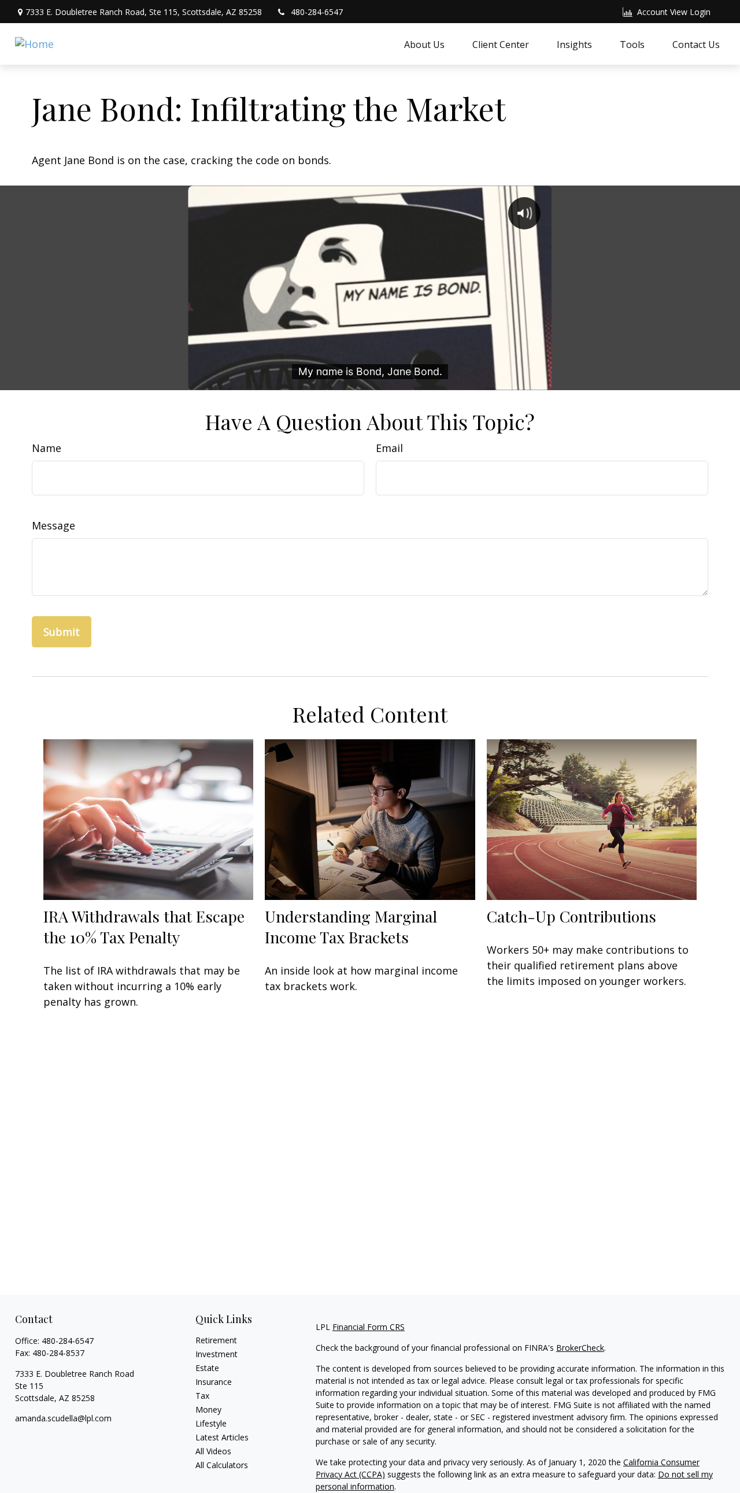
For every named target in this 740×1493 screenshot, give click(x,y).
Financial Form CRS (368, 1326)
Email (389, 448)
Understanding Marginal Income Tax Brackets (351, 926)
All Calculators (221, 1464)
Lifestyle (211, 1423)
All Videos (213, 1451)
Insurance (213, 1381)
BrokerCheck (580, 1347)
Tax (202, 1395)
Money (208, 1409)
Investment (216, 1353)
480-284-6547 (317, 11)
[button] (424, 44)
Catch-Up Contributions (571, 916)
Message (53, 525)
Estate (207, 1367)
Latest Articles (222, 1437)
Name (46, 448)
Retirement (216, 1340)
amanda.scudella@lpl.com (63, 1418)
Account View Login (674, 11)
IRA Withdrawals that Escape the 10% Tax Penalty (144, 926)
